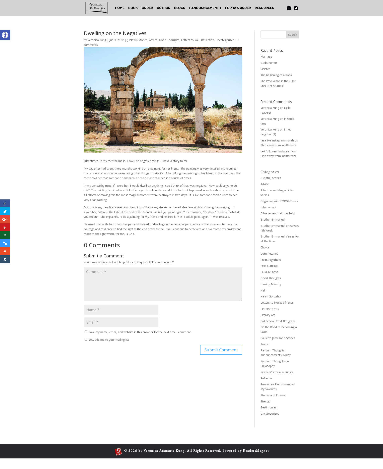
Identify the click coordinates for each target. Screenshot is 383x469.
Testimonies (268, 407)
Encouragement (271, 260)
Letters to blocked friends (277, 302)
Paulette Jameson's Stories (278, 338)
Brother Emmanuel (273, 219)
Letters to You (190, 40)
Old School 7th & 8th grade (278, 321)
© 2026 (130, 451)
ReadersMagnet (256, 451)
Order (147, 8)
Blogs (179, 8)
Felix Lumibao (269, 266)
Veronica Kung (97, 40)
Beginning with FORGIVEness (279, 201)
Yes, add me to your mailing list (108, 339)
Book (133, 8)
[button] (5, 35)
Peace (264, 344)
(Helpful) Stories (137, 40)
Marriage (266, 56)
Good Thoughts (169, 40)
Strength (266, 401)
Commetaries (269, 253)
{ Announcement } (205, 8)
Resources (264, 8)
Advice (153, 40)
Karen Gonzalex (271, 296)
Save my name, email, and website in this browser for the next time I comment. (140, 332)
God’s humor (269, 63)
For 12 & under (238, 8)
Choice (265, 247)
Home (119, 8)
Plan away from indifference (279, 145)
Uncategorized (225, 40)
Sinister (265, 69)
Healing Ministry (271, 284)
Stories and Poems (273, 395)
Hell (263, 290)
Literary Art (268, 315)
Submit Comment (221, 349)
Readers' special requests (277, 372)
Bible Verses (268, 207)
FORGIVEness (269, 272)
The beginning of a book (276, 75)
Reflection (207, 40)
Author (163, 8)
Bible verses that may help (278, 213)
